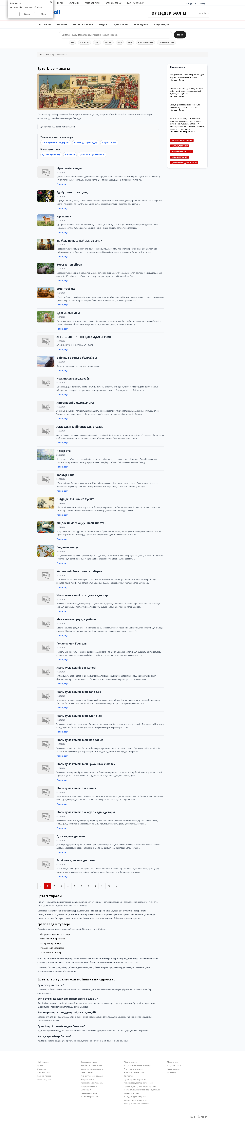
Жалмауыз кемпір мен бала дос (78, 692)
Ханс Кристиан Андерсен (55, 142)
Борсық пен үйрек (69, 264)
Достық (108, 42)
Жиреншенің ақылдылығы (75, 403)
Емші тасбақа (65, 289)
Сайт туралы (43, 1062)
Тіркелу (201, 3)
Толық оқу (62, 184)
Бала (130, 42)
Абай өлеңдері (130, 1062)
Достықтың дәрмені (70, 836)
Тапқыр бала (65, 475)
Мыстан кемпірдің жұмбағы (76, 619)
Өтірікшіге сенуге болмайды (76, 358)
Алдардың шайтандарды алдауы (80, 426)
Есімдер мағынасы (89, 1086)
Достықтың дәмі (68, 313)
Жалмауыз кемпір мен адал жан (79, 716)
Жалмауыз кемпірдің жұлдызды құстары (85, 812)
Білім (120, 42)
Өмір (97, 42)
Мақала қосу (173, 1062)
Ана (72, 42)
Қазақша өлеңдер (89, 1062)
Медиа (103, 24)
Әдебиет (62, 24)
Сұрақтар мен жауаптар (135, 1079)
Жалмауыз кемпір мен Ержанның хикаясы (86, 764)
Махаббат (84, 42)
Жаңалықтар (162, 24)
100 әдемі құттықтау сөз (135, 1096)
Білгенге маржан (83, 24)
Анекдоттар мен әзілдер (92, 1076)
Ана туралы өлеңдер (133, 1069)
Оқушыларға (120, 24)
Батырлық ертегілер (50, 943)
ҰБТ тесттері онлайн (90, 1096)
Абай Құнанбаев (145, 42)
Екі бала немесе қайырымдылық (79, 240)
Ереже (60, 3)
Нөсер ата (63, 451)
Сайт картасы (92, 3)
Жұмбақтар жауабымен (91, 1065)
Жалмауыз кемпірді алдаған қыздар (82, 595)
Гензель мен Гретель (71, 643)
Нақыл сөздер (87, 1072)
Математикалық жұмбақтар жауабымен (142, 1089)
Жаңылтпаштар (88, 1079)
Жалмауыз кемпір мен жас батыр (79, 740)
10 (109, 886)
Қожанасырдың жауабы (73, 378)
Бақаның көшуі (67, 547)
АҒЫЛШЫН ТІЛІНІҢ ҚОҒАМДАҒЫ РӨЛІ (83, 337)
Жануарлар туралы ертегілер (55, 934)
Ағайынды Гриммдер (85, 142)
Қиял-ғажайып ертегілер (52, 938)
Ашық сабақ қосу (174, 1069)
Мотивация (86, 1089)
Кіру (190, 3)
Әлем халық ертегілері (92, 154)
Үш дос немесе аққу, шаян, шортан (81, 523)
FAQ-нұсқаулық (135, 3)
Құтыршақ (63, 216)
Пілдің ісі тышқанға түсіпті (75, 499)
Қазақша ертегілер (89, 1093)
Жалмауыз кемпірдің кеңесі (76, 788)
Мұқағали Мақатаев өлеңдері (137, 1065)
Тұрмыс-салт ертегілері (52, 947)
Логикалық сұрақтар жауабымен (139, 1083)
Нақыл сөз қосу (174, 1065)
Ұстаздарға (141, 24)
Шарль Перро (109, 142)
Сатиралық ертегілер (51, 952)
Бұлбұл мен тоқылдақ (72, 192)
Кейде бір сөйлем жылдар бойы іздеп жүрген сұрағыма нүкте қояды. (187, 76)
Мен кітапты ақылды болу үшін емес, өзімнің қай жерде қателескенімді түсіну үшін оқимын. (186, 91)
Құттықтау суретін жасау (135, 1100)
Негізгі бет (45, 24)
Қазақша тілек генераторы (136, 1103)
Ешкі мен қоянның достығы (75, 860)
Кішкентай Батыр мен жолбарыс (79, 571)
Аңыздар (70, 154)
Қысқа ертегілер (51, 154)
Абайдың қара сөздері (134, 1072)
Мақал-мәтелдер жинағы (92, 1069)
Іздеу (180, 34)
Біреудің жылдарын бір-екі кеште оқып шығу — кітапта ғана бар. (185, 106)
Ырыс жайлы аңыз (69, 168)
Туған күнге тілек (166, 42)
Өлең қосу (171, 1072)
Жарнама (74, 3)
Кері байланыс (114, 3)
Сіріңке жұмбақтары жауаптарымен (140, 1086)
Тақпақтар (129, 1076)
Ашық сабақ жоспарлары (92, 1083)
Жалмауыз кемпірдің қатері (76, 667)
